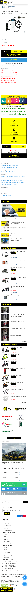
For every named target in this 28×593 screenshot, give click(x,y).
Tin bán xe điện (7, 552)
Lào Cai (17, 477)
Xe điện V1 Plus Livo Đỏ (15, 335)
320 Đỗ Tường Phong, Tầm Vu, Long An (9, 184)
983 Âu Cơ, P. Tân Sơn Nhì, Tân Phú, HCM (9, 165)
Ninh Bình (5, 480)
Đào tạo (5, 549)
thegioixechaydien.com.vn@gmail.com (13, 570)
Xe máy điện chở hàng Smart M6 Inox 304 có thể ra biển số (17, 315)
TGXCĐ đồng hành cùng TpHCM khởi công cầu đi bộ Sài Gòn (14, 463)
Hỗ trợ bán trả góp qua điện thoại (9, 82)
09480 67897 (12, 566)
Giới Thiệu (6, 534)
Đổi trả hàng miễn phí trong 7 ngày (10, 72)
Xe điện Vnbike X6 (14, 361)
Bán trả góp (6, 539)
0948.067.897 (11, 568)
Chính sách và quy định (8, 530)
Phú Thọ (17, 480)
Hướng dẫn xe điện (7, 525)
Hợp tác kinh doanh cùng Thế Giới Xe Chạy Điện (11, 218)
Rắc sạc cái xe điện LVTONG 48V (18, 295)
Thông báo (6, 538)
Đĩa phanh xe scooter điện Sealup (18, 396)
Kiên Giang (6, 477)
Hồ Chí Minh (6, 472)
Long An (17, 474)
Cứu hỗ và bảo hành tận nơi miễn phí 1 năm (11, 74)
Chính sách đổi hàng (8, 523)
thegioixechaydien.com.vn (20, 574)
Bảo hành (5, 527)
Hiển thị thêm (14, 438)
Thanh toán (6, 536)
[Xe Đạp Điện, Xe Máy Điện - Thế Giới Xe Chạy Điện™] (8, 2)
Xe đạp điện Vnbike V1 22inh (17, 347)
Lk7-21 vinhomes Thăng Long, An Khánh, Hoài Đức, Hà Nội (13, 176)
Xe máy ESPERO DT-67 (15, 375)
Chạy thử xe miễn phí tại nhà (8, 80)
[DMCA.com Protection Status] (4, 585)
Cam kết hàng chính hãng (8, 76)
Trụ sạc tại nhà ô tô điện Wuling (17, 260)
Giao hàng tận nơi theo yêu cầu (9, 69)
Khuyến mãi (6, 550)
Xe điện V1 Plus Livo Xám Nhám (17, 328)
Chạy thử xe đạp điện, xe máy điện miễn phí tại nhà (17, 222)
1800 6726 (13, 63)
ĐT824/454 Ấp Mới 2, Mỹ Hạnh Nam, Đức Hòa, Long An (12, 180)
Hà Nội (5, 474)
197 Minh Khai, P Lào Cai (6, 195)
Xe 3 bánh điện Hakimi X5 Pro (17, 321)
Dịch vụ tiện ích (7, 541)
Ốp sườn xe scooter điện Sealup (17, 368)
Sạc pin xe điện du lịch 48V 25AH (18, 277)
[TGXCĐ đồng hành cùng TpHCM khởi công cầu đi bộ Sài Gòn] (14, 452)
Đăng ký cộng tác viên (8, 555)
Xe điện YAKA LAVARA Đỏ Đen (17, 308)
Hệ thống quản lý (7, 557)
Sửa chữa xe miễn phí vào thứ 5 (9, 78)
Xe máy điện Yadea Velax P (16, 382)
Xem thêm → (24, 245)
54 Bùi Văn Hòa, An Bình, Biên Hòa (8, 171)
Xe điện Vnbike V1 (14, 354)
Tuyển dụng (6, 554)
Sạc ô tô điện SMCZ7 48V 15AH (17, 251)
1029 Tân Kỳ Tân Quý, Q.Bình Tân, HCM (9, 167)
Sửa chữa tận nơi (7, 522)
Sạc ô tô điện (9, 13)
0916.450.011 (12, 565)
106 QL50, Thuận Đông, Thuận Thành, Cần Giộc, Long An (12, 182)
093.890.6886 (20, 63)
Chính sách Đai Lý (7, 543)
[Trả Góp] (6, 589)
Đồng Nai (17, 472)
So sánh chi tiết (13, 257)
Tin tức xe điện (6, 547)
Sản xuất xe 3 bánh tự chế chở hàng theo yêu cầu (17, 239)
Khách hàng (5, 441)
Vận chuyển (6, 528)
